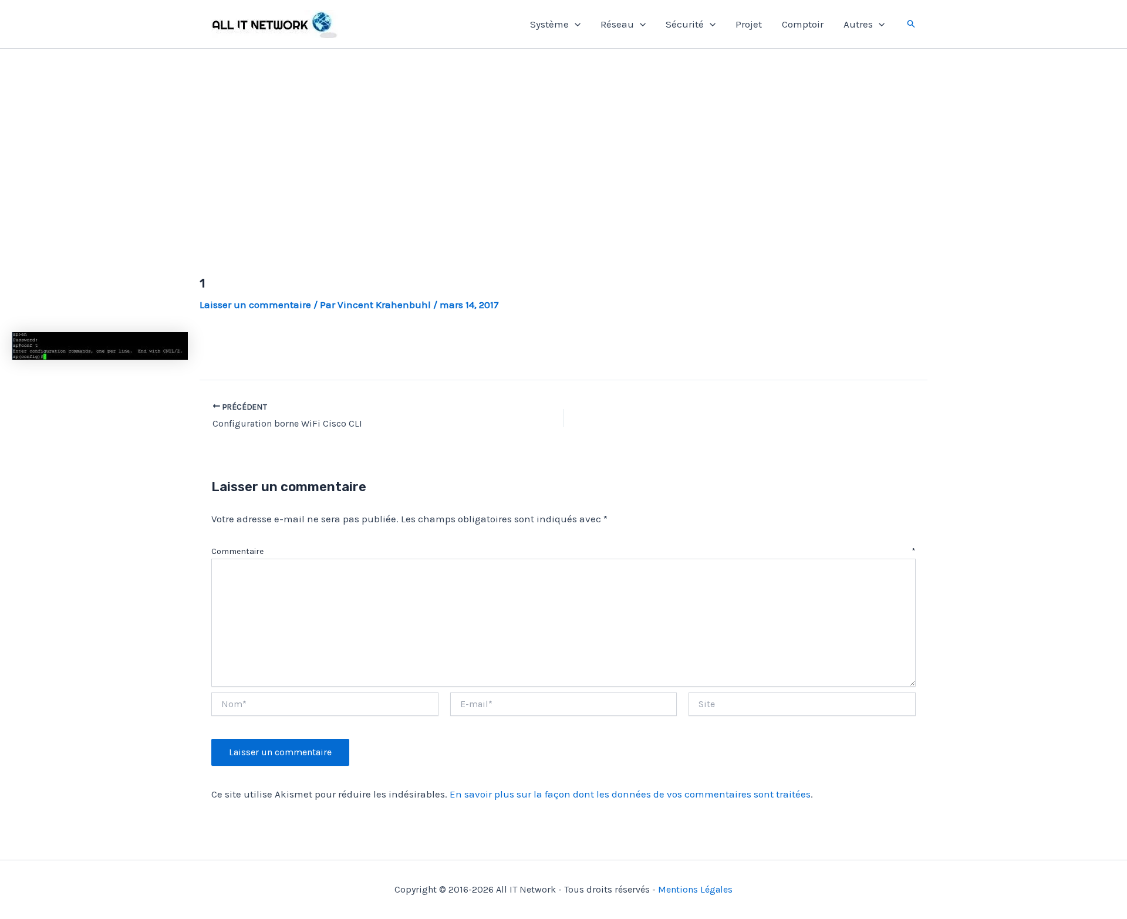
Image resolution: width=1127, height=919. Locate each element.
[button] (575, 24)
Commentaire (563, 551)
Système (549, 24)
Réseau (617, 24)
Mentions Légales (695, 889)
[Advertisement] (563, 148)
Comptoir (803, 24)
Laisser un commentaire (255, 304)
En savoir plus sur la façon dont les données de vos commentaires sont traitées (630, 794)
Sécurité (685, 24)
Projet (748, 24)
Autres (858, 24)
